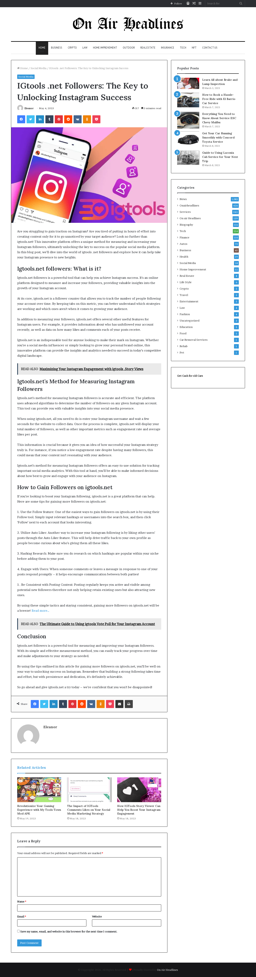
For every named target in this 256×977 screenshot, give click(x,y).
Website (97, 916)
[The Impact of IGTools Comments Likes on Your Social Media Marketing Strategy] (89, 789)
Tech (183, 47)
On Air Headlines (167, 969)
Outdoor (129, 47)
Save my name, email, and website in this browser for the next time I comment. (68, 931)
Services (185, 211)
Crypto (72, 47)
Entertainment (189, 301)
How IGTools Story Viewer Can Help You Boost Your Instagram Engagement (138, 809)
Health (184, 256)
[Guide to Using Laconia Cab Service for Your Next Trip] (188, 158)
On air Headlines (190, 218)
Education (186, 327)
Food (183, 333)
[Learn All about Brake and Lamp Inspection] (188, 83)
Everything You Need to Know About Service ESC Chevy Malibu (219, 118)
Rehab (184, 346)
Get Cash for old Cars (190, 375)
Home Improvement (105, 47)
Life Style (186, 282)
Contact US (209, 47)
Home (42, 47)
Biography (186, 224)
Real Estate (147, 47)
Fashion (185, 314)
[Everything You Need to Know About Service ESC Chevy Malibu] (188, 120)
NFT (194, 47)
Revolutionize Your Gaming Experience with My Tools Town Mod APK (39, 809)
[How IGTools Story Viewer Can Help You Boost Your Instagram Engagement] (139, 789)
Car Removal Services (194, 339)
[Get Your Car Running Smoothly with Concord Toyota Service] (188, 139)
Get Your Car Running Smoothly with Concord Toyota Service (218, 137)
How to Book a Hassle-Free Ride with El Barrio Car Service (218, 99)
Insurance (167, 47)
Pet (182, 352)
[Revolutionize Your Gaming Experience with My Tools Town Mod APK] (39, 789)
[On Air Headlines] (128, 24)
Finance (184, 237)
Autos (183, 243)
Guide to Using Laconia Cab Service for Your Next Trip (220, 157)
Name (21, 901)
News (183, 199)
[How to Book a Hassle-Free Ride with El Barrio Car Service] (188, 100)
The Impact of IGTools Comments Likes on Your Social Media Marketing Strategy (88, 809)
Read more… (40, 610)
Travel (184, 295)
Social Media (38, 68)
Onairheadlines (189, 205)
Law (84, 47)
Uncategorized (189, 320)
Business (56, 47)
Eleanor (29, 108)
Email (21, 916)
